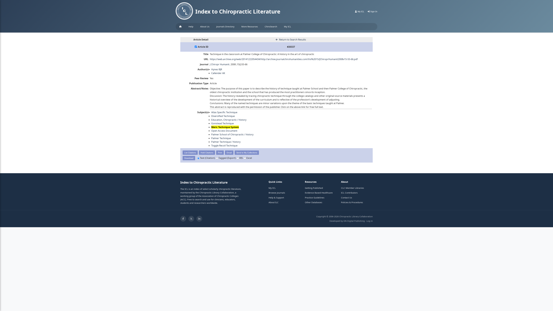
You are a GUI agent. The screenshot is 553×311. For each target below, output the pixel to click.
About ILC (274, 202)
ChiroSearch (271, 26)
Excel (249, 158)
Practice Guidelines (314, 197)
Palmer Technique (221, 138)
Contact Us (346, 197)
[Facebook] (183, 219)
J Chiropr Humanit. (220, 64)
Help (191, 26)
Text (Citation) (207, 158)
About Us (204, 26)
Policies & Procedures (352, 202)
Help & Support (276, 197)
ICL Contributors (349, 192)
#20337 (291, 46)
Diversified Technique (223, 116)
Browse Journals (277, 192)
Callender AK (218, 73)
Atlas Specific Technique (224, 112)
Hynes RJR (216, 69)
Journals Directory (225, 26)
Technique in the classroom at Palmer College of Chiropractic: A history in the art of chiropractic (262, 54)
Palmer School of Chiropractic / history (232, 134)
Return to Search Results (292, 39)
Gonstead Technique (222, 123)
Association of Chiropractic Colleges (220, 196)
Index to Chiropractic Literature (237, 11)
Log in (370, 221)
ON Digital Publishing (354, 221)
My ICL (287, 26)
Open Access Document (224, 130)
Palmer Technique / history (225, 141)
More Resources (249, 26)
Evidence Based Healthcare (319, 192)
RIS (241, 158)
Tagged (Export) (227, 158)
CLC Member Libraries (352, 187)
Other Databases (313, 202)
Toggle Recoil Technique (224, 145)
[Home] (180, 26)
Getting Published (314, 187)
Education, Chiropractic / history (228, 119)
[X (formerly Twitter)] (191, 219)
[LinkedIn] (199, 219)
